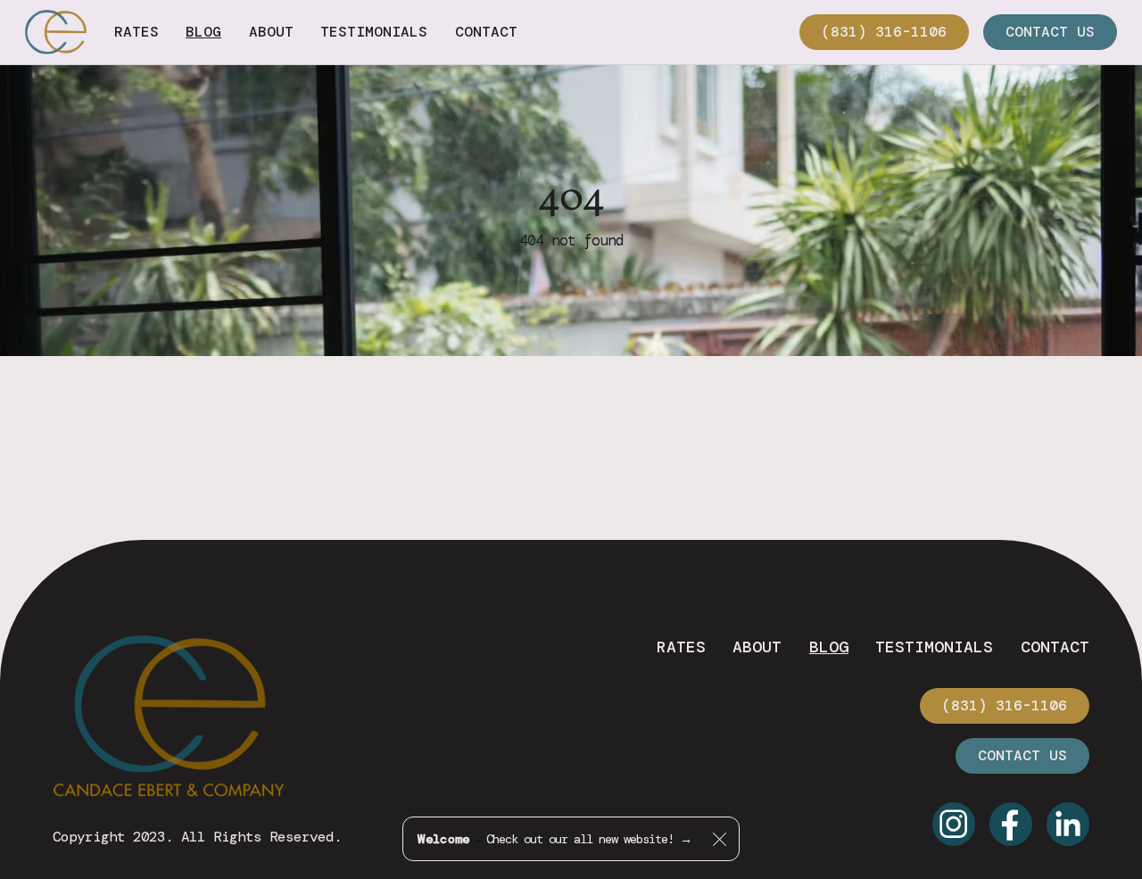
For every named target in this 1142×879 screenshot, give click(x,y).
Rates (681, 647)
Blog (828, 647)
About (757, 647)
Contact (1055, 647)
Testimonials (934, 647)
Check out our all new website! (554, 839)
